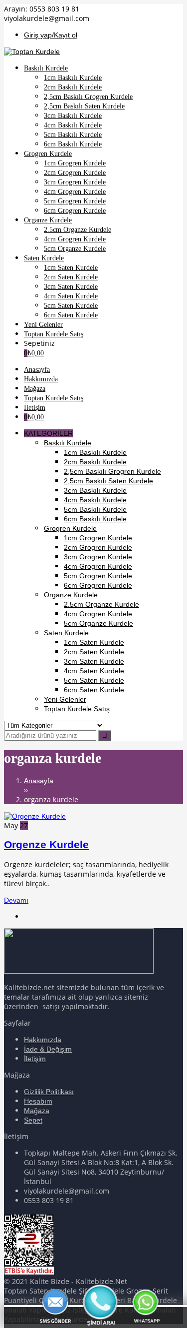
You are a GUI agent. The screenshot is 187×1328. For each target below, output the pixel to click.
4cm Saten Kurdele (94, 671)
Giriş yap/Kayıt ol (50, 35)
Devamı (16, 900)
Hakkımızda (42, 1040)
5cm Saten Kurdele (94, 680)
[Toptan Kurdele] (32, 51)
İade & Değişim (48, 1049)
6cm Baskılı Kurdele (95, 519)
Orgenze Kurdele (46, 844)
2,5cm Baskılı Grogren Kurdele (112, 471)
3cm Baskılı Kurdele (95, 490)
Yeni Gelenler (65, 699)
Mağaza (36, 1111)
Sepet (33, 1120)
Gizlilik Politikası (49, 1092)
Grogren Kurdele (70, 528)
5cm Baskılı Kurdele (95, 509)
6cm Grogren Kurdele (98, 585)
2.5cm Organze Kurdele (101, 604)
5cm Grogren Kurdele (98, 576)
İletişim (35, 1059)
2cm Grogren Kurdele (98, 547)
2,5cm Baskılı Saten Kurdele (108, 481)
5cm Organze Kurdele (98, 623)
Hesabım (38, 1101)
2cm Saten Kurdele (94, 652)
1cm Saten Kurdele (94, 642)
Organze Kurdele (71, 595)
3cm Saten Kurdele (94, 661)
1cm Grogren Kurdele (98, 538)
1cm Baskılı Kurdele (95, 452)
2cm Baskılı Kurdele (95, 462)
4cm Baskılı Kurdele (95, 500)
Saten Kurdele (66, 633)
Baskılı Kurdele (67, 443)
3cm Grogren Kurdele (98, 557)
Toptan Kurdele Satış (77, 709)
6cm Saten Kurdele (94, 690)
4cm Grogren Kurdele (98, 566)
